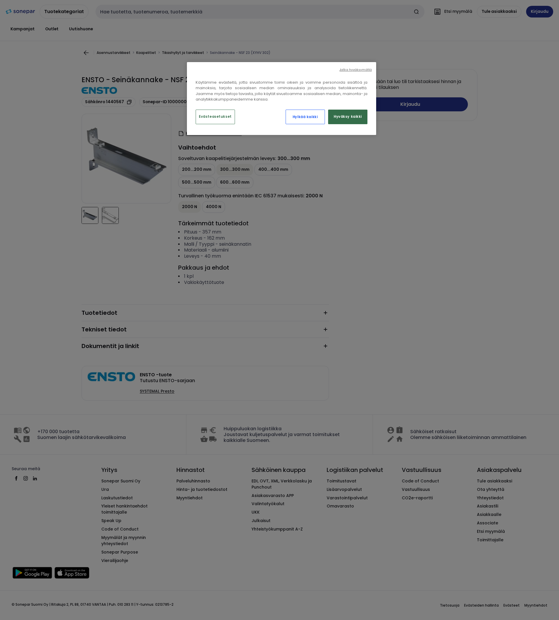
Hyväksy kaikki (348, 116)
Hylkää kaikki (305, 117)
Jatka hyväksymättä (355, 70)
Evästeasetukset (215, 116)
